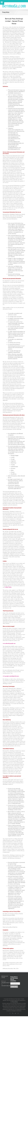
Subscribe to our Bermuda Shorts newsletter (14, 979)
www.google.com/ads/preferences (11, 676)
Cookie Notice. (8, 587)
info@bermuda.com (6, 982)
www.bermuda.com (6, 985)
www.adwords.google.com (9, 643)
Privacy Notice (15, 1001)
